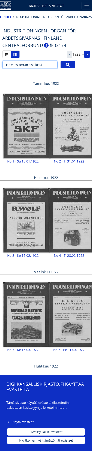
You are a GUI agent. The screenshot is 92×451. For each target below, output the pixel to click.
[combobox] (78, 54)
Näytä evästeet (23, 422)
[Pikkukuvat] (15, 54)
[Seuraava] (87, 54)
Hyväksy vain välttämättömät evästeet (46, 440)
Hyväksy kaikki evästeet (46, 432)
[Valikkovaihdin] (87, 5)
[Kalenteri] (7, 54)
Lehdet (5, 17)
